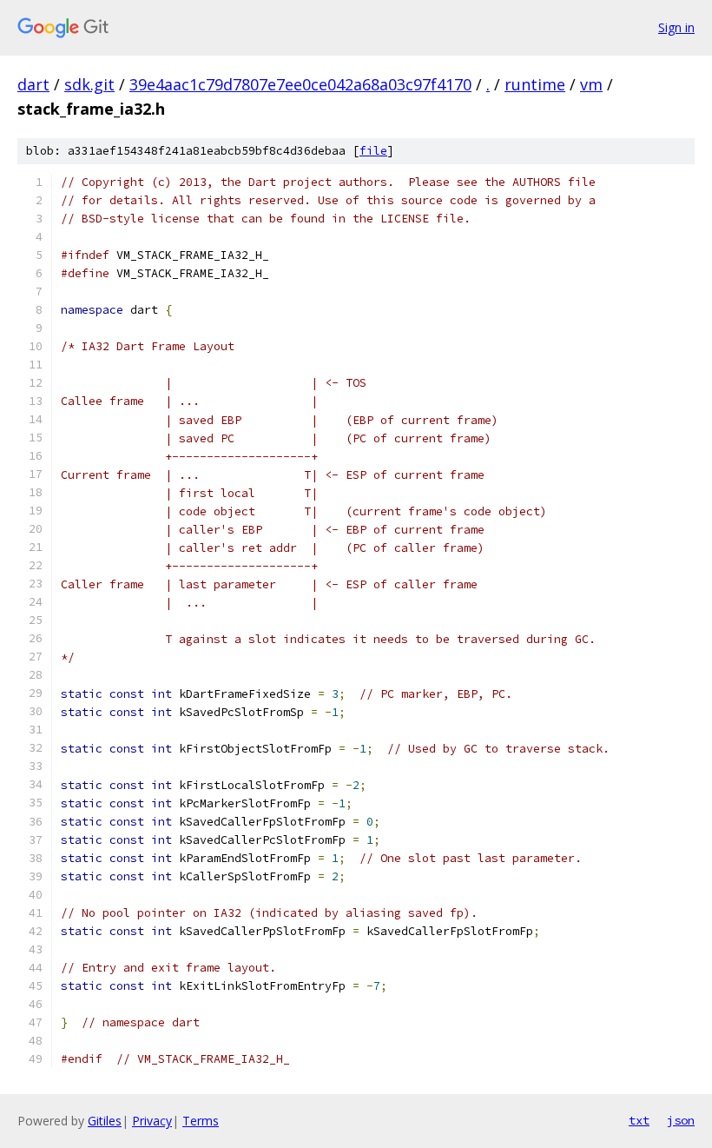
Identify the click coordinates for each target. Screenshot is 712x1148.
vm (591, 84)
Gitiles (105, 1120)
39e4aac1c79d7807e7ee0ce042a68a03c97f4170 (300, 84)
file (373, 150)
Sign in (676, 27)
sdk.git (89, 84)
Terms (200, 1120)
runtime (534, 84)
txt (639, 1120)
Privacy (152, 1120)
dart (33, 84)
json (681, 1120)
